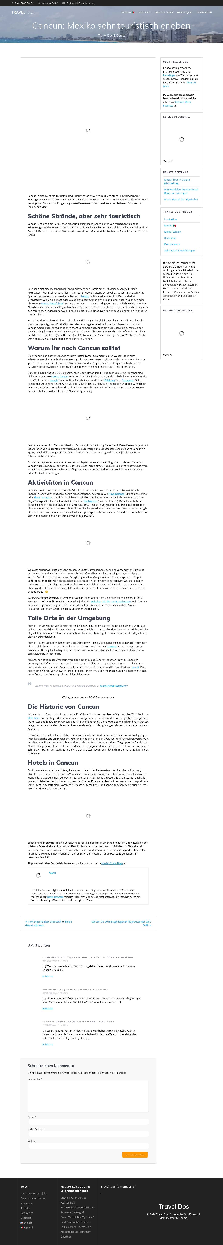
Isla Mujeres (90, 501)
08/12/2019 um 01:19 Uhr (55, 960)
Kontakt (24, 1208)
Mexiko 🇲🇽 (128, 12)
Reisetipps (145, 12)
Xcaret (135, 667)
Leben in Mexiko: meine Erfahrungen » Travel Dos (78, 1021)
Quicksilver (128, 380)
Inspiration (204, 12)
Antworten (47, 976)
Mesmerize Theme (176, 1218)
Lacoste (54, 380)
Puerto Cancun (59, 376)
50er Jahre (34, 718)
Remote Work (164, 12)
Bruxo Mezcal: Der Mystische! (181, 199)
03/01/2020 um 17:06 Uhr (55, 992)
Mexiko (85, 296)
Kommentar (35, 1078)
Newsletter (26, 1213)
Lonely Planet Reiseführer (113, 685)
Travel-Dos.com (55, 896)
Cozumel (112, 646)
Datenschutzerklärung (33, 1198)
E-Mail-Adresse (36, 1129)
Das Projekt (185, 12)
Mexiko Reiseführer (52, 303)
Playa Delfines (116, 494)
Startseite (26, 1217)
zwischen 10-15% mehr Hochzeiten (111, 601)
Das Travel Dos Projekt (33, 1193)
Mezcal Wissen (172, 231)
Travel (22, 12)
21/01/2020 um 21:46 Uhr (55, 1025)
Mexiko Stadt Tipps (112, 863)
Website (32, 1141)
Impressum (27, 1203)
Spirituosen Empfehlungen (179, 250)
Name (32, 1116)
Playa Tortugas (42, 497)
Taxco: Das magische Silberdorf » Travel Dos (75, 989)
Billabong (109, 380)
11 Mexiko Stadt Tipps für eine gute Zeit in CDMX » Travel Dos (88, 957)
